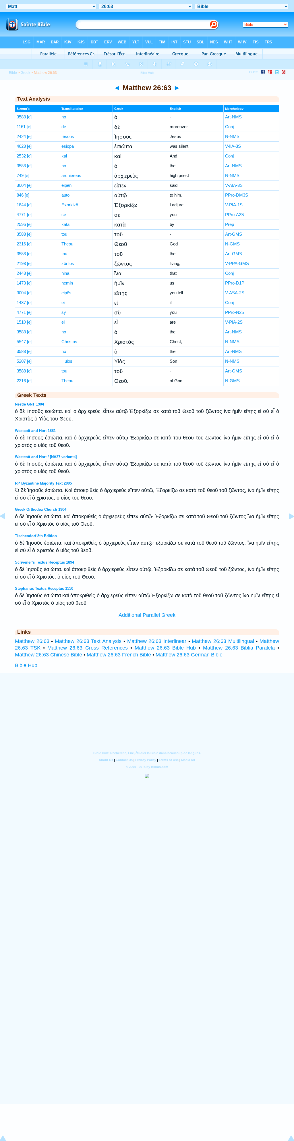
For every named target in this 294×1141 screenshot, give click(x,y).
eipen (66, 185)
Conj (229, 126)
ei (63, 302)
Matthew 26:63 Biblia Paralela (239, 648)
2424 (21, 136)
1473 (21, 283)
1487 (21, 302)
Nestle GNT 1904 (29, 404)
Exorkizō (69, 204)
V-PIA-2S (234, 322)
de (63, 126)
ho (63, 116)
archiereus (71, 175)
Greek (25, 73)
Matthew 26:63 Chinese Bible (48, 655)
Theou (67, 243)
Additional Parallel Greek (147, 615)
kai (64, 155)
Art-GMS (233, 234)
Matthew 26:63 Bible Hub (165, 648)
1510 (21, 322)
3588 (21, 116)
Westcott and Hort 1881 (35, 431)
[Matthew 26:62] (7, 529)
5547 (21, 341)
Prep (229, 224)
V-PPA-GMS (237, 263)
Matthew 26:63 (32, 641)
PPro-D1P (234, 283)
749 (20, 175)
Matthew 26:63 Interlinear (156, 641)
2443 (21, 273)
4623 (21, 146)
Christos (69, 341)
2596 (21, 224)
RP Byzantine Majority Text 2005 (43, 483)
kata (65, 224)
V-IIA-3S (233, 146)
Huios (66, 361)
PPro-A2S (234, 214)
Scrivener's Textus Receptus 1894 (44, 562)
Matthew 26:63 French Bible (119, 655)
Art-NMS (233, 116)
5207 (21, 361)
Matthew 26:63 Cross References (87, 648)
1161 (21, 126)
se (63, 214)
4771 (21, 214)
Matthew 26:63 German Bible (189, 655)
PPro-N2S (234, 312)
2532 (21, 155)
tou (64, 234)
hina (65, 273)
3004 (21, 185)
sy (63, 312)
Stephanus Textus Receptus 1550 (44, 588)
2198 (21, 263)
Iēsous (67, 136)
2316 (21, 243)
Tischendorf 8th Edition (36, 536)
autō (65, 195)
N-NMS (232, 136)
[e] (29, 116)
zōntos (67, 263)
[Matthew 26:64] (287, 529)
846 (20, 195)
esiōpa (67, 146)
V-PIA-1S (234, 204)
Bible (13, 73)
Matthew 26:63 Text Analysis (88, 641)
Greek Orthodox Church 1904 (40, 509)
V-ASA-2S (234, 292)
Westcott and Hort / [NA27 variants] (46, 457)
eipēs (66, 292)
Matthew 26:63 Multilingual (223, 641)
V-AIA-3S (234, 185)
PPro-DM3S (236, 195)
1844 (21, 204)
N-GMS (232, 243)
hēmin (67, 283)
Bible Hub (26, 665)
